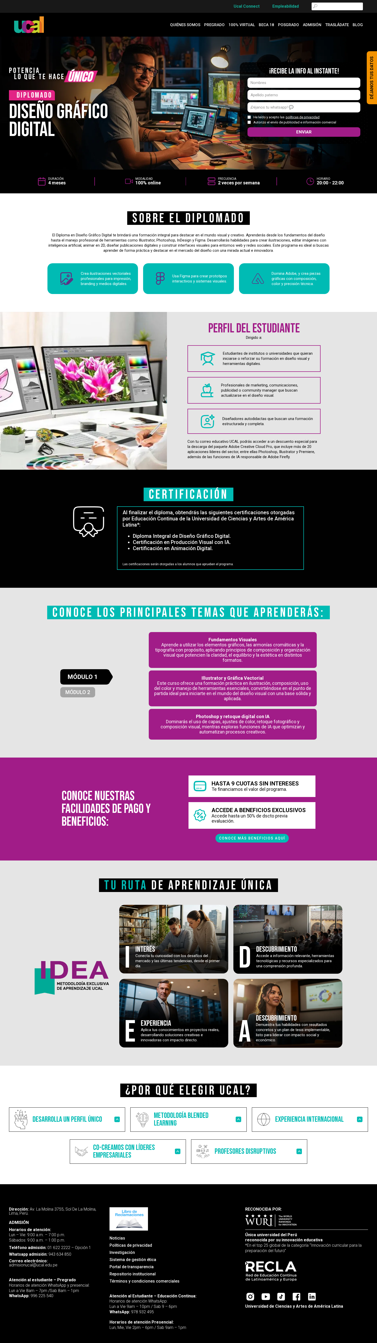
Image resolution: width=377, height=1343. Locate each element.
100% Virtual (242, 25)
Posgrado (288, 25)
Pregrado (214, 25)
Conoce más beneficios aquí (252, 838)
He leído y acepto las (286, 117)
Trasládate (337, 25)
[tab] (86, 677)
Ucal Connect (247, 6)
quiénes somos (185, 25)
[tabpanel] (233, 686)
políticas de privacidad (303, 117)
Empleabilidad (285, 6)
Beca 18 (266, 25)
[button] (67, 1119)
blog (358, 25)
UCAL (15, 1199)
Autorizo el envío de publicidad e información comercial (294, 122)
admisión (312, 25)
